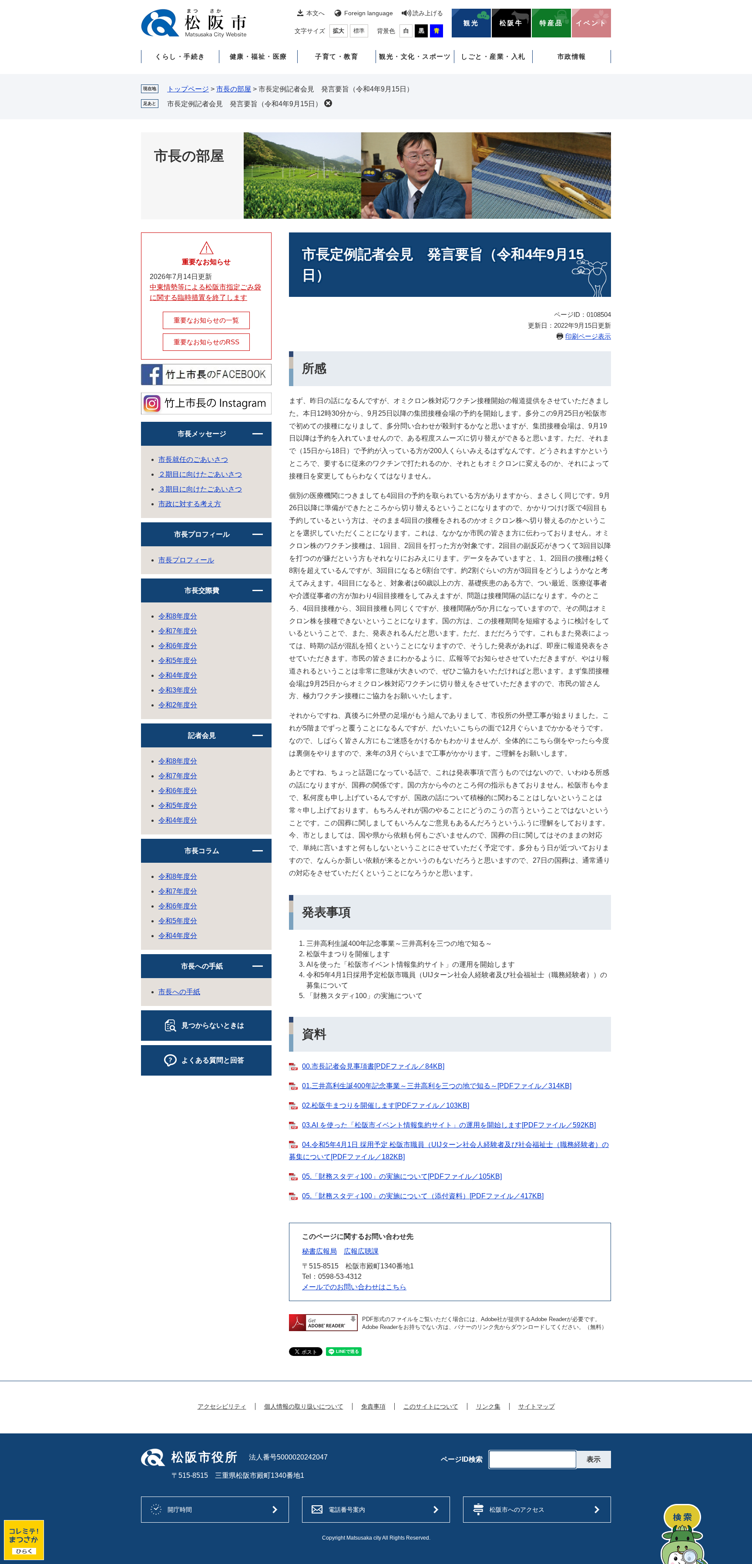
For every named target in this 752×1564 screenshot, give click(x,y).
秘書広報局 (319, 1251)
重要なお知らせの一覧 (206, 320)
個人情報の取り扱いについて (303, 1406)
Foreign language (368, 13)
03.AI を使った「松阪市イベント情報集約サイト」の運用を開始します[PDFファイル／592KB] (449, 1125)
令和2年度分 (177, 705)
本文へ (315, 13)
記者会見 (202, 735)
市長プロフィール (202, 534)
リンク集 (488, 1406)
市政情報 (571, 56)
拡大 (338, 30)
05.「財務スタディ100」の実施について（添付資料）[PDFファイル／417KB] (423, 1196)
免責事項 (373, 1406)
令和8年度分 (177, 616)
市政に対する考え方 (189, 504)
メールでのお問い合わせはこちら (354, 1287)
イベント (591, 23)
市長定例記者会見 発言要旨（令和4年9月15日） (244, 104)
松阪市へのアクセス (517, 1509)
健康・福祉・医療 (258, 56)
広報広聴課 (361, 1251)
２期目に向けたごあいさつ (200, 474)
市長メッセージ (202, 433)
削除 (328, 103)
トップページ (188, 89)
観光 (471, 23)
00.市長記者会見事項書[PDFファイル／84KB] (373, 1066)
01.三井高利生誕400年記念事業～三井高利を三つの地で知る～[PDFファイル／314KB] (436, 1086)
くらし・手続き (180, 56)
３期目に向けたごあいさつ (200, 489)
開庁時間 (180, 1509)
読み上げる (428, 13)
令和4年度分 (177, 675)
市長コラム (202, 850)
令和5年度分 (177, 660)
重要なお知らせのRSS (206, 342)
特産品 (551, 23)
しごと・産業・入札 (493, 56)
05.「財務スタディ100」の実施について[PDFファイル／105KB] (402, 1176)
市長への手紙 (202, 966)
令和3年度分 (177, 690)
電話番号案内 (347, 1509)
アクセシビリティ (222, 1406)
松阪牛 (511, 23)
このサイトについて (430, 1406)
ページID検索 (462, 1459)
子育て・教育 (336, 56)
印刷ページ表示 (588, 336)
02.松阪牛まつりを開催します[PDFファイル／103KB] (385, 1105)
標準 (359, 30)
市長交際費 (202, 590)
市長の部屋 (233, 89)
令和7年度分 (177, 631)
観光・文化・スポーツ (415, 56)
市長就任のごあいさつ (193, 459)
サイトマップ (536, 1406)
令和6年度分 (177, 645)
